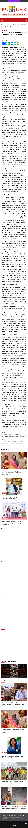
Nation (8, 815)
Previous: (14, 434)
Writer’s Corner (21, 815)
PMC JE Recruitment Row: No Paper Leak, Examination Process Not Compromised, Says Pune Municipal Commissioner (13, 704)
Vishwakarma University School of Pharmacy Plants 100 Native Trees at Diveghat (12, 782)
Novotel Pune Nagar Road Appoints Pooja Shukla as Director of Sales (12, 497)
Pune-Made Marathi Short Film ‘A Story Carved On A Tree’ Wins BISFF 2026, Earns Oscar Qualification (14, 807)
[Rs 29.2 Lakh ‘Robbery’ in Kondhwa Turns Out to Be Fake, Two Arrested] (14, 671)
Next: (13, 441)
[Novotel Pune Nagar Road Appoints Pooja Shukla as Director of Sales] (14, 486)
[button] (2, 20)
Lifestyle (6, 817)
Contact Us (11, 819)
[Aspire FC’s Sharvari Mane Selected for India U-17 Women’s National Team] (14, 745)
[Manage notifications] (4, 818)
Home (3, 815)
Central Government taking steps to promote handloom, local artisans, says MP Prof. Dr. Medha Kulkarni (13, 472)
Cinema (4, 803)
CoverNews (20, 823)
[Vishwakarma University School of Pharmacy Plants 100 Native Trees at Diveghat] (14, 771)
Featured (11, 817)
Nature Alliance (19, 817)
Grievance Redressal (21, 819)
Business (4, 30)
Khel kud (4, 752)
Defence (13, 815)
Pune (4, 699)
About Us (4, 819)
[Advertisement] (14, 545)
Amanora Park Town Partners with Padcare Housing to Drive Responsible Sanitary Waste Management (13, 523)
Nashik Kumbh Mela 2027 (14, 1)
